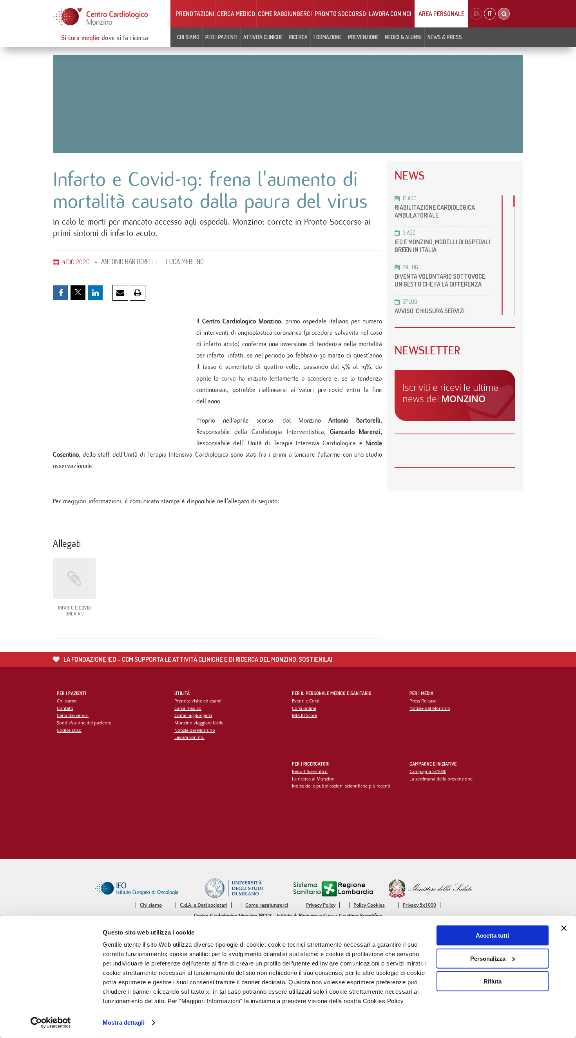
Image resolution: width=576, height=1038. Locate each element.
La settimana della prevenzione (441, 779)
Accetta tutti (492, 935)
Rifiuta (493, 981)
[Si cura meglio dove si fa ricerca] (101, 16)
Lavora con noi (390, 14)
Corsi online (304, 708)
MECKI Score (304, 715)
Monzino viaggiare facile (198, 723)
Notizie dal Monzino (194, 730)
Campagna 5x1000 (427, 771)
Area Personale (441, 14)
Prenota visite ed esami (197, 701)
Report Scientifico (310, 771)
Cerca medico (236, 14)
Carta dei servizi (73, 715)
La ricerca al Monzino (313, 779)
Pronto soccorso (340, 14)
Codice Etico (69, 730)
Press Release (423, 701)
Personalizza (487, 958)
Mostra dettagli (124, 1022)
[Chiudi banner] (564, 928)
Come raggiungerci (285, 14)
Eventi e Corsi (305, 701)
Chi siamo (67, 701)
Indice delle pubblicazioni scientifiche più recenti (341, 786)
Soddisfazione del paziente (84, 723)
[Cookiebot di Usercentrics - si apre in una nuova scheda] (50, 1023)
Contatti (65, 708)
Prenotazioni (195, 14)
